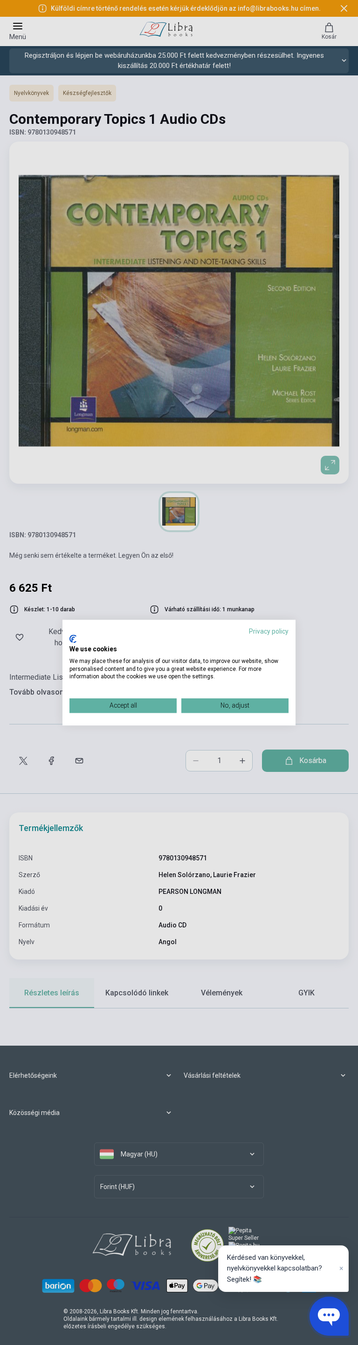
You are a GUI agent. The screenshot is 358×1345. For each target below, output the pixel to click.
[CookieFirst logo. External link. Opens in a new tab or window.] (72, 639)
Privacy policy (269, 631)
